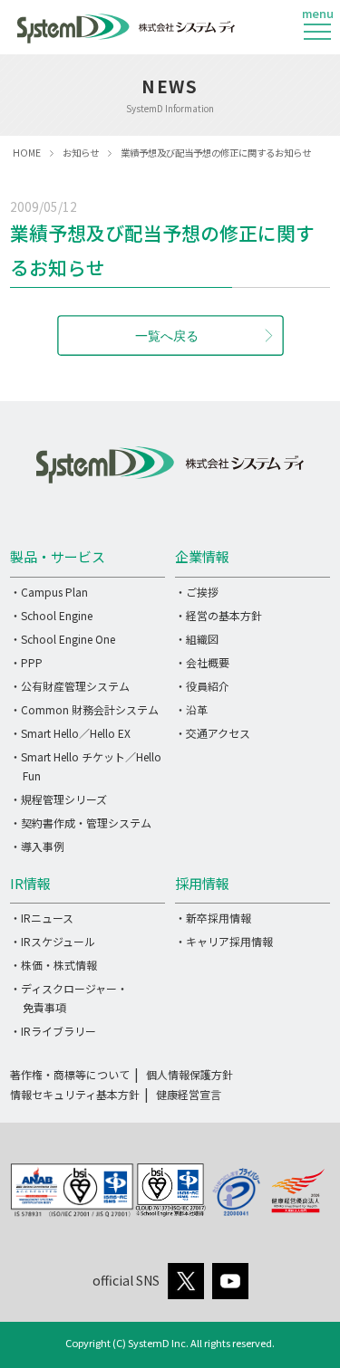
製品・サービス (57, 556)
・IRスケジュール (52, 941)
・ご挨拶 (197, 591)
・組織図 (197, 638)
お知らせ (81, 152)
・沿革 (191, 709)
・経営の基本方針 (218, 615)
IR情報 (30, 883)
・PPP (26, 662)
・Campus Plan (49, 591)
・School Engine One (62, 638)
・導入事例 (37, 846)
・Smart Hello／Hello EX (70, 733)
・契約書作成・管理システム (80, 822)
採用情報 (202, 883)
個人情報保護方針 (189, 1074)
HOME (27, 152)
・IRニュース (41, 917)
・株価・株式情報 (53, 964)
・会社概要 (202, 662)
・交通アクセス (212, 733)
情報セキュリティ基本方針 (75, 1094)
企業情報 (202, 556)
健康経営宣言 (188, 1094)
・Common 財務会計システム (84, 709)
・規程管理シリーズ (58, 799)
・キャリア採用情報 (224, 941)
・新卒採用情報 (213, 917)
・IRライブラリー (53, 1030)
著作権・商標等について (70, 1074)
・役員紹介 (202, 686)
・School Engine (51, 615)
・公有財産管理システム (70, 686)
